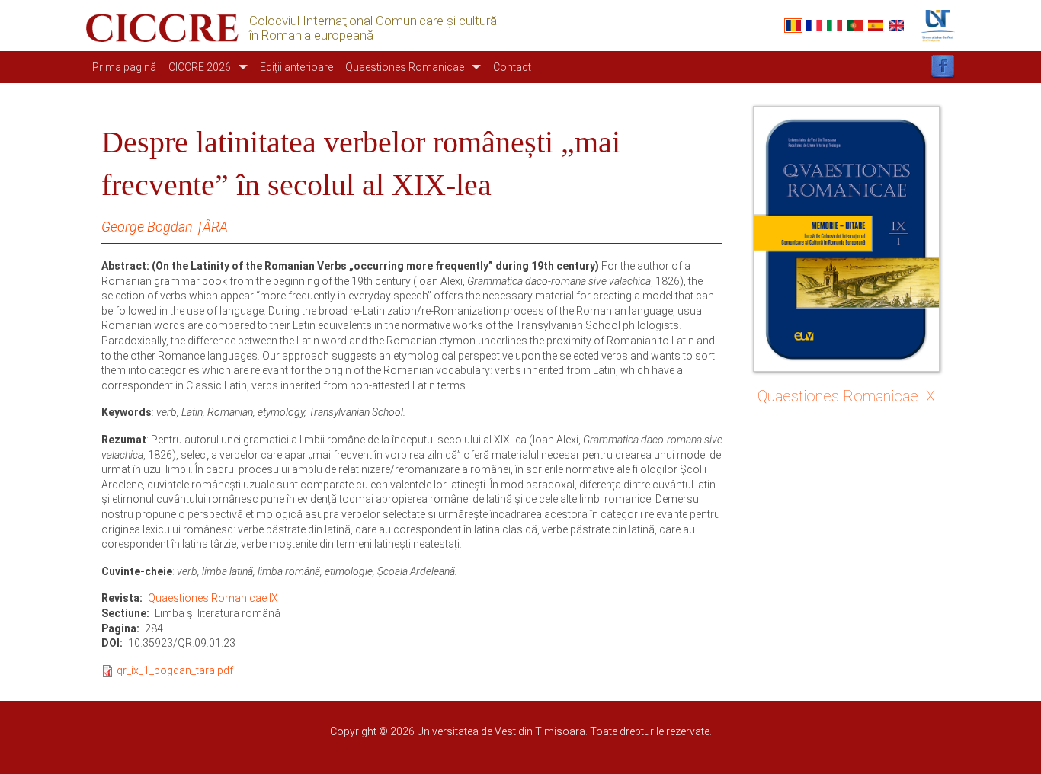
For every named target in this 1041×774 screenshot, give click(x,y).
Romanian (793, 25)
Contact (512, 67)
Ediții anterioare (296, 67)
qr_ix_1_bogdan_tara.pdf (175, 670)
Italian (834, 25)
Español (875, 25)
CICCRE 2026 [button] (199, 67)
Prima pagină (124, 67)
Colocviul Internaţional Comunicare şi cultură (373, 21)
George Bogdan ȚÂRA (164, 227)
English (896, 25)
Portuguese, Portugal (855, 25)
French (814, 25)
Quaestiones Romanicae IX (213, 598)
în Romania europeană (311, 35)
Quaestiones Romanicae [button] (404, 67)
